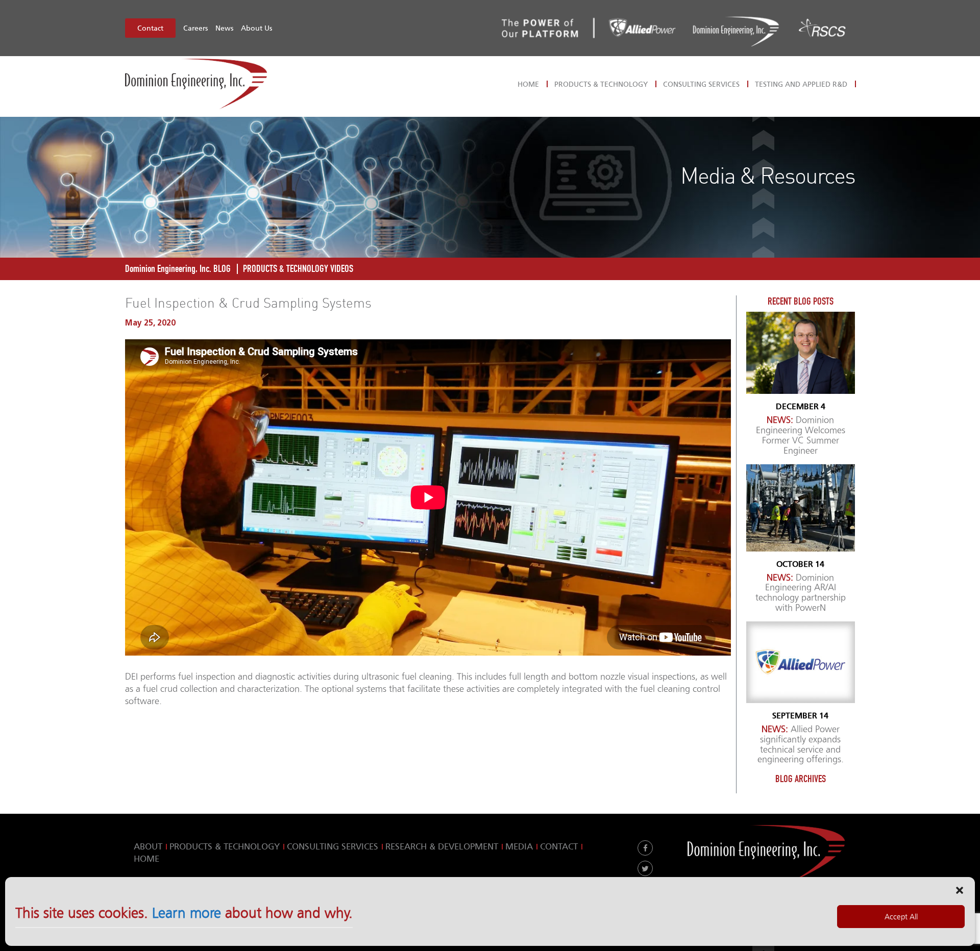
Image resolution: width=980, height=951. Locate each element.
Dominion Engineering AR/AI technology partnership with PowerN (800, 592)
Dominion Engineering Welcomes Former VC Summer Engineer (800, 435)
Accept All (901, 916)
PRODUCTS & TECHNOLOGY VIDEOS (298, 269)
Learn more (186, 913)
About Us (256, 28)
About (148, 846)
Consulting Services (701, 84)
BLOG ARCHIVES (800, 779)
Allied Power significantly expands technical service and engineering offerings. (800, 744)
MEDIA (519, 846)
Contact (150, 28)
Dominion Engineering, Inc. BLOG (178, 269)
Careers (195, 28)
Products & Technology (601, 84)
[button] (959, 890)
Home (528, 84)
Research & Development (441, 846)
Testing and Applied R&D (801, 84)
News (224, 28)
